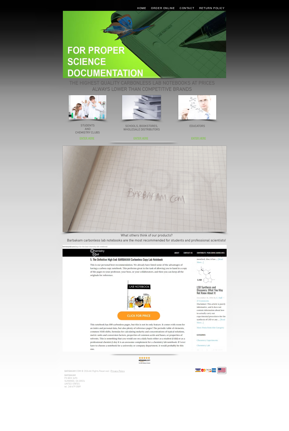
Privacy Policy (118, 371)
